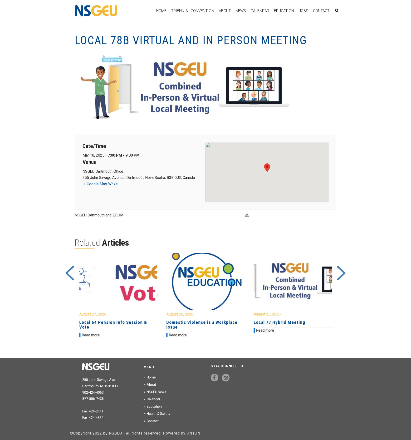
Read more (91, 335)
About (225, 11)
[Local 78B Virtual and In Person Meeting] (205, 88)
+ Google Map (95, 184)
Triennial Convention (192, 11)
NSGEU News (156, 392)
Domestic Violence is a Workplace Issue (114, 325)
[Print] (247, 215)
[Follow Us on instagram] (226, 378)
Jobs (303, 11)
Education (284, 11)
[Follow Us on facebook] (214, 378)
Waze (113, 184)
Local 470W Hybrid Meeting (282, 322)
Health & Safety (158, 414)
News (240, 11)
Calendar (260, 11)
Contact (321, 11)
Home (161, 11)
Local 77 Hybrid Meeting (192, 322)
